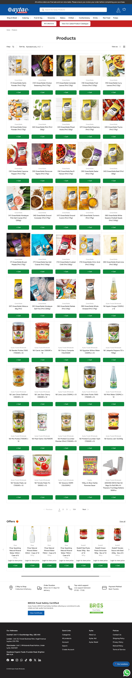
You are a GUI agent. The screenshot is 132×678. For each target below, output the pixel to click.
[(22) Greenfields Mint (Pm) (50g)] (42, 110)
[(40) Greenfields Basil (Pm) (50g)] (113, 154)
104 (74, 509)
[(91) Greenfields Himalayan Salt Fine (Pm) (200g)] (42, 289)
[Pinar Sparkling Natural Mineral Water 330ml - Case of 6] (15, 534)
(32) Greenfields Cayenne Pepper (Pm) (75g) (18, 172)
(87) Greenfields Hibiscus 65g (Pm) (18, 307)
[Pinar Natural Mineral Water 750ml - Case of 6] (49, 534)
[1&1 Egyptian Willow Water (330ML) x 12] (90, 333)
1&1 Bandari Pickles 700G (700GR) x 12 (18, 351)
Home (8, 30)
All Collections (49, 24)
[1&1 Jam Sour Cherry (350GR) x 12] (42, 377)
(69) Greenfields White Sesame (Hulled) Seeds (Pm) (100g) (113, 217)
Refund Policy (118, 646)
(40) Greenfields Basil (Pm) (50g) (113, 172)
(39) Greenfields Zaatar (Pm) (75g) (89, 172)
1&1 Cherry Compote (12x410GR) (66, 351)
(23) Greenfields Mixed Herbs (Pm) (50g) (66, 128)
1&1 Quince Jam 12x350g (113, 439)
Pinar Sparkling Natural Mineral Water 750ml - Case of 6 (66, 551)
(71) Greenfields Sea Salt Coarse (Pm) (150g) (42, 263)
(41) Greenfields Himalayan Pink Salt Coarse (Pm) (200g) (18, 217)
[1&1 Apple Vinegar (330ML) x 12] (113, 289)
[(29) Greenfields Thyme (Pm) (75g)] (113, 110)
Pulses (115, 18)
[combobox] (73, 10)
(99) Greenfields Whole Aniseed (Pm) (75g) (89, 307)
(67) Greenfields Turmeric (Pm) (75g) (89, 216)
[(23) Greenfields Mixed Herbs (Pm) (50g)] (66, 110)
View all (122, 521)
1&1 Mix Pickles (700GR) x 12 (18, 440)
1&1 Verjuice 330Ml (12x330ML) (66, 484)
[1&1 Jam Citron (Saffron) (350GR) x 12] (18, 377)
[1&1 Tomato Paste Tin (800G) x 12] (42, 465)
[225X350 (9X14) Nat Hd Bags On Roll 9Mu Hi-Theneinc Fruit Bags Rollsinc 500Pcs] (113, 465)
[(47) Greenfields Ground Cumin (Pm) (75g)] (66, 198)
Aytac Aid (92, 638)
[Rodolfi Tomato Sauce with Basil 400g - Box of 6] (117, 534)
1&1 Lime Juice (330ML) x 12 (66, 395)
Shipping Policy (118, 638)
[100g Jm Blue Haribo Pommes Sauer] (90, 465)
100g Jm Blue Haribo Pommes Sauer (90, 484)
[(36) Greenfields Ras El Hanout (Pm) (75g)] (66, 154)
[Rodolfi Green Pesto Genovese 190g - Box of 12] (100, 534)
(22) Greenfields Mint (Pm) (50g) (42, 128)
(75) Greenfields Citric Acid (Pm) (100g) (89, 263)
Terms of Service (119, 649)
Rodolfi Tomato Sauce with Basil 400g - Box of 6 (117, 550)
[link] (47, 509)
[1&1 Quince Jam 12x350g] (113, 421)
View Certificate (36, 613)
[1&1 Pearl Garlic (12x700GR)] (42, 421)
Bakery (62, 18)
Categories (66, 635)
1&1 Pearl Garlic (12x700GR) (42, 439)
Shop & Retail (12, 18)
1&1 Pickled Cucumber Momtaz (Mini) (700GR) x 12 (66, 440)
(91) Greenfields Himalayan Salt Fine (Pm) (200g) (42, 307)
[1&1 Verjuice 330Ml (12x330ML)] (66, 465)
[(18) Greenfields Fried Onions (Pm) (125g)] (90, 65)
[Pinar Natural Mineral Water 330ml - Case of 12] (32, 534)
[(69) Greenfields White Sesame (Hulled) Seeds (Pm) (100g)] (113, 198)
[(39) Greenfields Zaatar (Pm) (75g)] (90, 154)
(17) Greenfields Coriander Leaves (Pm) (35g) (66, 84)
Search (64, 646)
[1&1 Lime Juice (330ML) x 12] (66, 377)
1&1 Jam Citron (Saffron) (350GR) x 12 (18, 396)
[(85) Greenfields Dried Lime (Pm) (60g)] (113, 245)
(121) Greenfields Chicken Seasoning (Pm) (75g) (42, 84)
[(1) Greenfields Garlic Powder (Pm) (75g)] (18, 65)
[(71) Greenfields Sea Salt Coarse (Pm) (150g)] (42, 245)
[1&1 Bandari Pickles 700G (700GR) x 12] (18, 333)
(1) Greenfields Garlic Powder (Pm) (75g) (18, 84)
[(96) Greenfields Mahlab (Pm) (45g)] (66, 289)
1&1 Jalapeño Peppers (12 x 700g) (113, 351)
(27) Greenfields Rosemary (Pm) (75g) (90, 128)
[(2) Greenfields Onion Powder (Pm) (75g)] (18, 110)
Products (14, 30)
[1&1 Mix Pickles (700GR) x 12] (18, 421)
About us (92, 635)
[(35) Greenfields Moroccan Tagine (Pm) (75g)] (42, 154)
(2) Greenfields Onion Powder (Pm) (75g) (18, 128)
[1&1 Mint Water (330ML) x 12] (113, 377)
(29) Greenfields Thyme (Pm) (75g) (113, 128)
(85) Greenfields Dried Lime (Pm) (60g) (113, 263)
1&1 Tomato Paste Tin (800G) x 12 (42, 484)
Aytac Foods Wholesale (18, 669)
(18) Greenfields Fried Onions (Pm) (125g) (90, 84)
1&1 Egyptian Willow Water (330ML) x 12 (90, 351)
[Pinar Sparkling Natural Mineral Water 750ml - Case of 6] (66, 534)
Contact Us (117, 635)
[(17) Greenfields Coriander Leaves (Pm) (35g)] (66, 65)
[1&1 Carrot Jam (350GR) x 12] (42, 333)
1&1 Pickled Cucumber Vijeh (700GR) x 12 (89, 440)
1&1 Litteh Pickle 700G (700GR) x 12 (89, 396)
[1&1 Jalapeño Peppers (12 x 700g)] (113, 333)
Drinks (95, 18)
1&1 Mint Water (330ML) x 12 (113, 396)
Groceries (51, 18)
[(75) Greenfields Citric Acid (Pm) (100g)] (90, 245)
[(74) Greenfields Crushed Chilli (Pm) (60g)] (66, 245)
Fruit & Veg (38, 18)
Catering (25, 18)
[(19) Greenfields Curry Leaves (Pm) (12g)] (113, 65)
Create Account (68, 649)
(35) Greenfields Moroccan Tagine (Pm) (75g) (42, 172)
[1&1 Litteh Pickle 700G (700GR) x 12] (90, 377)
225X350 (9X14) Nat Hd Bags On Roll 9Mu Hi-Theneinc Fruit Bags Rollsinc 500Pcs (113, 486)
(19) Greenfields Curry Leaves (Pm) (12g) (113, 84)
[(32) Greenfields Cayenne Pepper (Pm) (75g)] (18, 154)
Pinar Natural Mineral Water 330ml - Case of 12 (32, 550)
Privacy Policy (118, 642)
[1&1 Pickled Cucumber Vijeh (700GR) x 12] (90, 421)
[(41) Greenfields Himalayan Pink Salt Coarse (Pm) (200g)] (18, 198)
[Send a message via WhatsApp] (127, 673)
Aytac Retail (93, 642)
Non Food (106, 18)
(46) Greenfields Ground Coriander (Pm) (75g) (42, 216)
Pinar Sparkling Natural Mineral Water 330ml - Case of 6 (15, 551)
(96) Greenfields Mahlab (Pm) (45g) (66, 307)
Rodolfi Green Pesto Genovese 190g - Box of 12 (100, 550)
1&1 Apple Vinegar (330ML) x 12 (113, 307)
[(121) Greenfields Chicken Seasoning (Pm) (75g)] (42, 65)
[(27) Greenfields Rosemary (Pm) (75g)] (90, 110)
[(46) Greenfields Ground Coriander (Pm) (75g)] (42, 198)
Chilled (71, 18)
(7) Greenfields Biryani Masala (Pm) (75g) (18, 263)
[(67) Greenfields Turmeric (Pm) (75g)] (90, 198)
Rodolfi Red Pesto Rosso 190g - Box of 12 (83, 550)
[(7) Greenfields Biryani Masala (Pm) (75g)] (18, 245)
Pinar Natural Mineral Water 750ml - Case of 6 (49, 550)
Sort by (22, 47)
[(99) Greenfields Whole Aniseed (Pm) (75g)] (90, 289)
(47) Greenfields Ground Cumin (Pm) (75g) (66, 216)
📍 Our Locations (121, 664)
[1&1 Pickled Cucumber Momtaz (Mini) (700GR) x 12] (66, 421)
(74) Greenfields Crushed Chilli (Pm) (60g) (66, 263)
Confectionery (84, 18)
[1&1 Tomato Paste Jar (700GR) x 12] (18, 465)
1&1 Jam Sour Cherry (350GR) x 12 (42, 396)
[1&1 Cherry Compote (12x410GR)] (66, 333)
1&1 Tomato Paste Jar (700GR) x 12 (18, 484)
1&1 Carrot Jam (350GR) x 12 (42, 351)
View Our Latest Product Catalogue (75, 24)
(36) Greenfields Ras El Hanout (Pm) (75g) (66, 172)
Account (65, 642)
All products (66, 638)
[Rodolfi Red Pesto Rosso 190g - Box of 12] (83, 534)
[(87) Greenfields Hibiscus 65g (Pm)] (18, 289)
